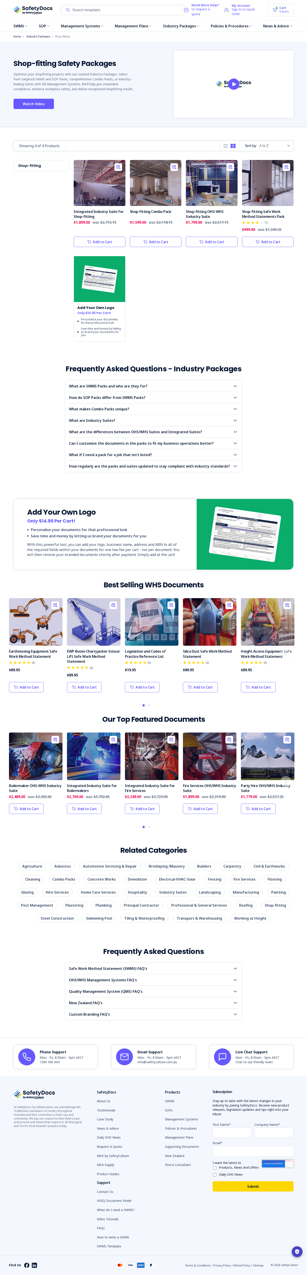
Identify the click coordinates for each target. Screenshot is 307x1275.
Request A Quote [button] (109, 1146)
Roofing (246, 905)
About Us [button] (103, 1101)
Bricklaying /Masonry (167, 866)
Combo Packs (63, 879)
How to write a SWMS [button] (113, 1237)
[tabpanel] (35, 647)
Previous (16, 653)
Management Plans (131, 26)
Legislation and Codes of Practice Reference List (145, 654)
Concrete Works (101, 879)
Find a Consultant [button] (178, 1165)
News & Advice (276, 26)
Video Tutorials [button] (108, 1219)
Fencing (214, 879)
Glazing (27, 892)
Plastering (74, 905)
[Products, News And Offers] (216, 1167)
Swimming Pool (99, 918)
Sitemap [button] (258, 1265)
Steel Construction (57, 918)
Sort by (250, 146)
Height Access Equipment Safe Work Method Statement (266, 654)
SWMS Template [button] (109, 1246)
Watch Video (34, 103)
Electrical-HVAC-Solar (177, 879)
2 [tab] (150, 705)
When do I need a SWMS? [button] (116, 1210)
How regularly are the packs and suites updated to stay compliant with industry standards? (149, 466)
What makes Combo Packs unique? (99, 409)
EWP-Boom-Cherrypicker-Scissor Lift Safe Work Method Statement (93, 656)
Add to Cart (102, 241)
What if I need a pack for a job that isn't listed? (110, 454)
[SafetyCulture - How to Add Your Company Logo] (233, 84)
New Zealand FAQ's (85, 1002)
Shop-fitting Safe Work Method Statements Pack (263, 214)
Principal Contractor (141, 905)
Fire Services (245, 879)
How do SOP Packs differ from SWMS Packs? (107, 397)
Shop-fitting (275, 905)
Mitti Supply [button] (105, 1165)
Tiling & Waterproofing (144, 918)
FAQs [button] (101, 1228)
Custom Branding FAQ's (89, 1014)
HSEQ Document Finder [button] (114, 1200)
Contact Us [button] (105, 1192)
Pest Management (37, 905)
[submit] (68, 10)
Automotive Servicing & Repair (110, 866)
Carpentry (232, 866)
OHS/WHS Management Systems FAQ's (103, 980)
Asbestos (62, 866)
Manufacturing (246, 892)
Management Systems (80, 26)
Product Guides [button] (108, 1174)
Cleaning (32, 879)
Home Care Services (98, 892)
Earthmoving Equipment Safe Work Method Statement (33, 654)
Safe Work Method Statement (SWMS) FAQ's (108, 968)
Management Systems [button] (181, 1119)
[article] (55, 1057)
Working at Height (250, 918)
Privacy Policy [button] (222, 1265)
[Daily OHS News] (216, 1174)
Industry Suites (173, 892)
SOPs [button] (169, 1110)
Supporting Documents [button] (182, 1146)
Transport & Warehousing (199, 918)
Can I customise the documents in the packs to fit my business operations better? (141, 443)
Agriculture (32, 866)
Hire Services (57, 892)
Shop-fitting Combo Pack (150, 211)
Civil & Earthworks (269, 866)
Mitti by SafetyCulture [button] (113, 1156)
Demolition (137, 879)
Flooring (275, 879)
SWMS (18, 26)
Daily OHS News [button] (109, 1137)
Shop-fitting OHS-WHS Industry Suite (204, 214)
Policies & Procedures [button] (181, 1128)
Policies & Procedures (230, 26)
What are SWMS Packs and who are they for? (108, 386)
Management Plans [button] (179, 1137)
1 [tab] (144, 705)
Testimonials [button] (106, 1110)
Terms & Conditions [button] (198, 1265)
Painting (278, 892)
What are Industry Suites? (92, 420)
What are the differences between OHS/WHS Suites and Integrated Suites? (135, 431)
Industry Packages (179, 26)
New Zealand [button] (174, 1156)
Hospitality (137, 892)
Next (285, 653)
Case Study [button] (105, 1119)
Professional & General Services (199, 905)
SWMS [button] (169, 1101)
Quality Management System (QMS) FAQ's (105, 991)
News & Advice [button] (108, 1128)
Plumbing (104, 905)
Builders (204, 866)
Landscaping (210, 892)
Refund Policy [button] (241, 1265)
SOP (42, 26)
